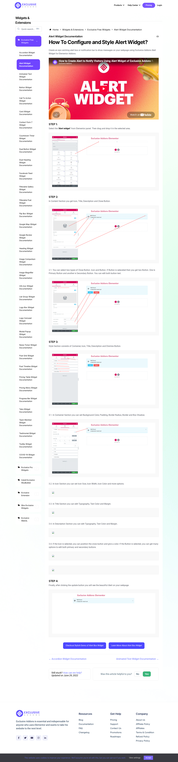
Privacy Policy (143, 740)
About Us (140, 720)
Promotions (115, 732)
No (137, 674)
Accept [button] (148, 758)
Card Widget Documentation (25, 112)
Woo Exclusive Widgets (27, 506)
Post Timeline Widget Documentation (28, 367)
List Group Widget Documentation (27, 298)
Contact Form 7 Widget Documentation (25, 125)
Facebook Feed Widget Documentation (25, 176)
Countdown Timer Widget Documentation (26, 138)
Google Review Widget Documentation (25, 238)
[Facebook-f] (18, 737)
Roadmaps (115, 736)
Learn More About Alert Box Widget (126, 645)
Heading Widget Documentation (26, 249)
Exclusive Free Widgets (27, 41)
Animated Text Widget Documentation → (137, 658)
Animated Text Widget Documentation (25, 77)
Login (159, 5)
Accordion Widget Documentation (27, 53)
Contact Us (115, 728)
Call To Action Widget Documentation (25, 101)
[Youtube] (32, 737)
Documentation (86, 724)
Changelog (84, 732)
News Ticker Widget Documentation (28, 346)
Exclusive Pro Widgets (27, 468)
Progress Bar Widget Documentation (28, 399)
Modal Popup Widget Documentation (25, 334)
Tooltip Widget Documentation (25, 445)
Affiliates (140, 728)
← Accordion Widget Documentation (67, 658)
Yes (147, 674)
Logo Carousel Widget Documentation (25, 321)
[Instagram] (38, 737)
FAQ (81, 728)
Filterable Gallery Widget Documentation (26, 189)
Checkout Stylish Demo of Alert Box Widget (84, 645)
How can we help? (72, 672)
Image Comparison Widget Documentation (27, 262)
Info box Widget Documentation (26, 287)
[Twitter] (25, 737)
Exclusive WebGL (25, 519)
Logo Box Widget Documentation (26, 308)
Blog (81, 720)
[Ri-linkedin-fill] (45, 737)
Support (114, 724)
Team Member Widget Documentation (25, 422)
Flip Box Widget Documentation (26, 214)
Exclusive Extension (25, 494)
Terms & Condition (145, 732)
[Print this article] (157, 36)
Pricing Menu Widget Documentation (28, 389)
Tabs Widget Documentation (25, 410)
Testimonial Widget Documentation (27, 434)
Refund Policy (142, 736)
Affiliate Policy (143, 724)
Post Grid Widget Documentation (26, 357)
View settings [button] (134, 758)
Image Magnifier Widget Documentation (26, 275)
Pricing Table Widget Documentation (28, 378)
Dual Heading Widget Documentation (25, 162)
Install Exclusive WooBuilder (28, 481)
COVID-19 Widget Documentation (27, 456)
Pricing (149, 5)
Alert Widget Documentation (26, 64)
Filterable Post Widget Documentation (25, 203)
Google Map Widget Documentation (27, 225)
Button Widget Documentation (25, 88)
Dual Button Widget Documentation (27, 150)
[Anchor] (150, 42)
